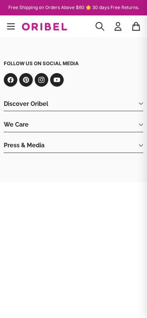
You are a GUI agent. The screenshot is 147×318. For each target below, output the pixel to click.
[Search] (100, 26)
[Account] (118, 26)
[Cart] (136, 26)
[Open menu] (11, 26)
